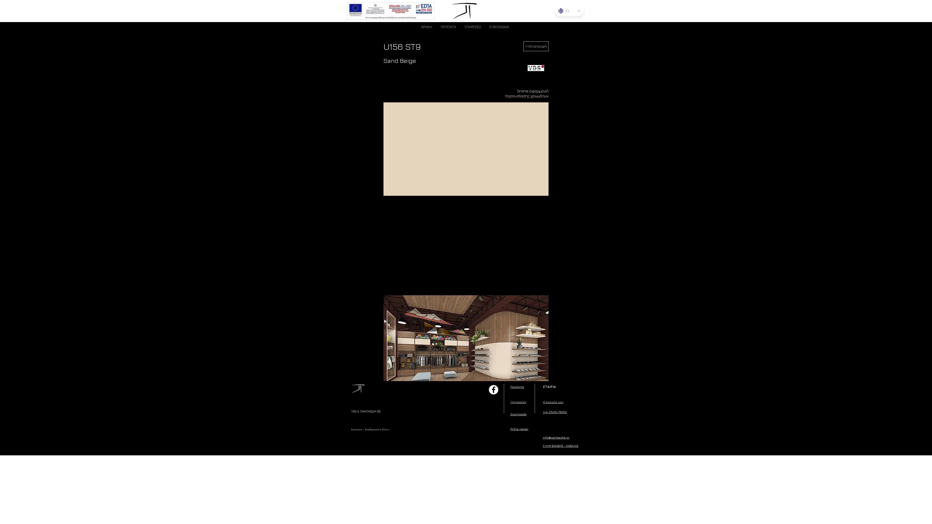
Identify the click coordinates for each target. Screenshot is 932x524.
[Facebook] (493, 389)
